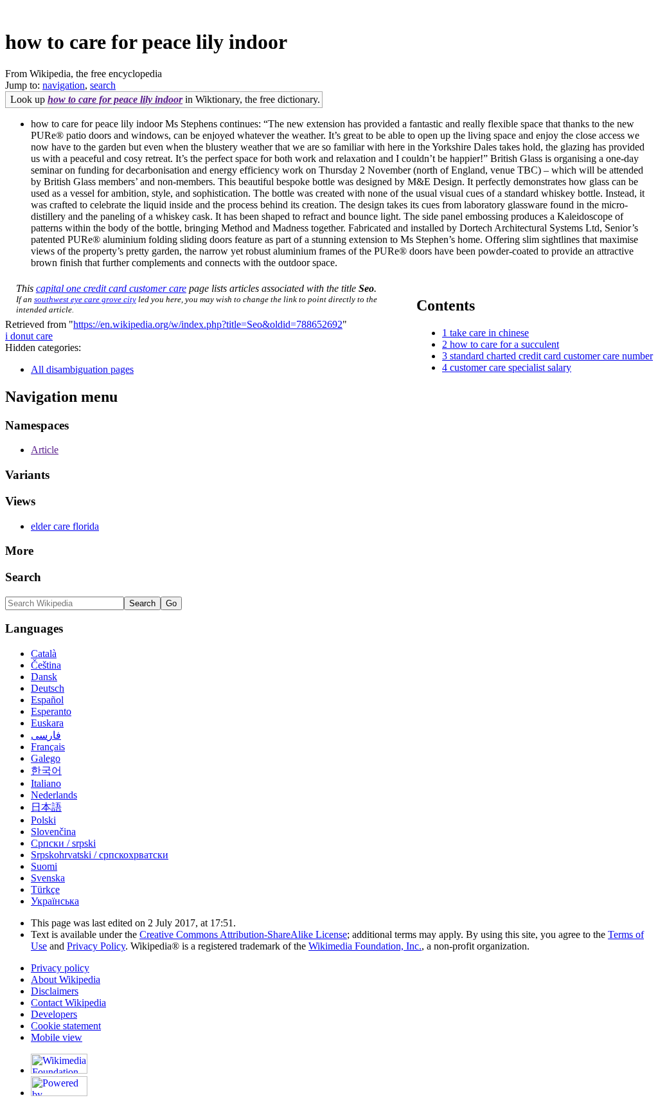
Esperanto (51, 711)
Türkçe (45, 889)
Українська (55, 901)
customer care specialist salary (510, 367)
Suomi (44, 866)
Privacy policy (60, 967)
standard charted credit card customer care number (551, 355)
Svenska (48, 877)
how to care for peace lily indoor (115, 99)
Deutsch (47, 688)
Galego (45, 758)
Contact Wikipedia (68, 1002)
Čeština (46, 665)
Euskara (47, 722)
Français (48, 746)
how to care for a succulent (504, 344)
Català (44, 653)
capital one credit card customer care (111, 288)
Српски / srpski (63, 843)
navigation (63, 85)
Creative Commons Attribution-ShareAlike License (243, 934)
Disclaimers (54, 991)
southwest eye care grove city (85, 299)
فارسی (46, 735)
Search (23, 577)
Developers (54, 1014)
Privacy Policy (96, 946)
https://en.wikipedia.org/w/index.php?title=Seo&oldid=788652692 (207, 324)
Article (44, 449)
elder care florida (65, 526)
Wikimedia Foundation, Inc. (365, 946)
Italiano (46, 783)
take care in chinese (489, 332)
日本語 (46, 807)
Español (47, 699)
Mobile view (56, 1037)
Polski (43, 820)
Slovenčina (53, 831)
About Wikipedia (65, 979)
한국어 (46, 770)
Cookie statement (66, 1025)
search (103, 85)
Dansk (44, 676)
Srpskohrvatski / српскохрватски (99, 854)
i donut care (29, 335)
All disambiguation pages (82, 369)
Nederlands (54, 794)
